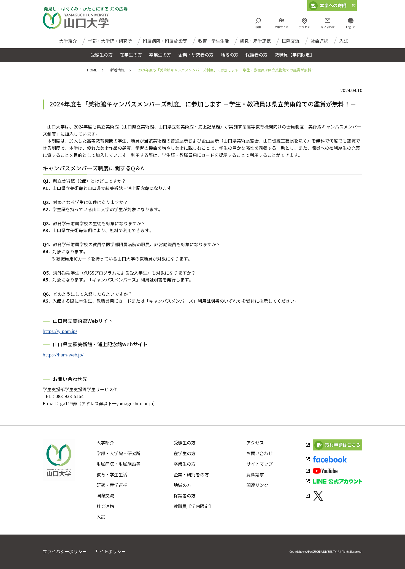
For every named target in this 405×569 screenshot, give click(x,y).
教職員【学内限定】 (193, 506)
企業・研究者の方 (191, 474)
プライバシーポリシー (65, 551)
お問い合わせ (259, 453)
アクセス (304, 27)
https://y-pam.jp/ (60, 331)
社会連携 (319, 41)
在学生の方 (185, 453)
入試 (343, 41)
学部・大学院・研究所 (110, 41)
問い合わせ (327, 27)
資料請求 (255, 474)
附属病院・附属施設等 (165, 41)
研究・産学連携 (255, 41)
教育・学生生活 (213, 41)
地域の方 (182, 485)
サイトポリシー (110, 551)
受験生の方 (185, 442)
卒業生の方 (185, 464)
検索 (258, 27)
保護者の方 (185, 495)
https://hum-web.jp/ (63, 355)
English (350, 27)
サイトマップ (259, 464)
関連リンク (257, 485)
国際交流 (290, 41)
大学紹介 (68, 41)
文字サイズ (281, 27)
